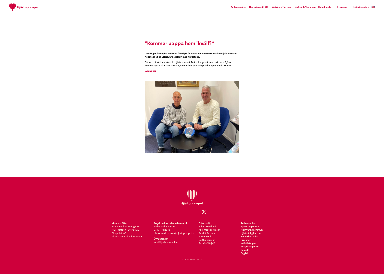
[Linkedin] (192, 212)
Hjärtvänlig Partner (280, 7)
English (244, 253)
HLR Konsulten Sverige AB (126, 226)
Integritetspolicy (249, 246)
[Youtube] (198, 212)
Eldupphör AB (119, 233)
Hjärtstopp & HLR (258, 7)
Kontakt (245, 250)
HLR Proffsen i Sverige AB (125, 229)
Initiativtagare (361, 7)
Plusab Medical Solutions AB (127, 236)
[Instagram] (186, 212)
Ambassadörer (238, 7)
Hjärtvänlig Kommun (305, 7)
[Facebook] (180, 212)
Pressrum (342, 7)
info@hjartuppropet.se (166, 242)
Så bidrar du (324, 7)
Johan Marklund (207, 226)
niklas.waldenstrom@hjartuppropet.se (174, 233)
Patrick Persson (207, 233)
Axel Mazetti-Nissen (209, 229)
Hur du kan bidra (249, 236)
